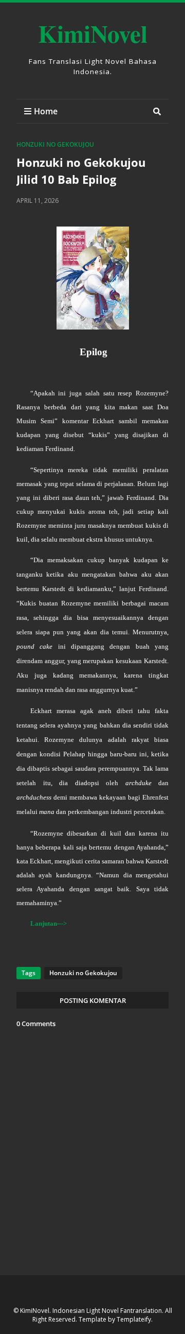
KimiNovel (92, 33)
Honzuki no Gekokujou (55, 144)
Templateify (134, 1319)
